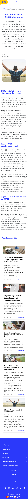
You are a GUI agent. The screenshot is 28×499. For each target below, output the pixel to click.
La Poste (14, 478)
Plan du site (14, 470)
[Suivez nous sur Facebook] (5, 487)
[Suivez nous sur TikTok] (21, 487)
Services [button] (5, 453)
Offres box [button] (5, 457)
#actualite (8, 249)
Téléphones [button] (6, 449)
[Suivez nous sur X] (9, 487)
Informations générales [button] (10, 465)
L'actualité (15, 8)
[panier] (16, 2)
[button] (25, 2)
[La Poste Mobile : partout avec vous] (4, 2)
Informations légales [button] (9, 461)
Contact (14, 474)
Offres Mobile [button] (6, 445)
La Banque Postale (14, 481)
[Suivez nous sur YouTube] (13, 487)
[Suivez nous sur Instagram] (17, 487)
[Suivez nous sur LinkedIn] (25, 487)
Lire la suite (21, 279)
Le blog (9, 8)
